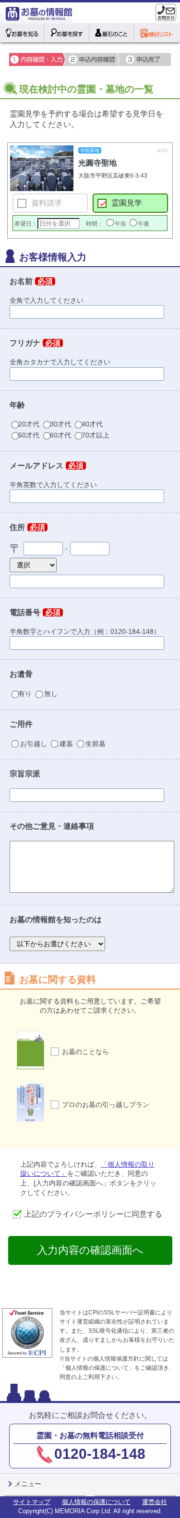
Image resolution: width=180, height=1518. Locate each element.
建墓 (66, 743)
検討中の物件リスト (156, 32)
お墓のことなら (85, 1051)
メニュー (27, 1484)
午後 (143, 223)
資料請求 (46, 203)
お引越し (33, 743)
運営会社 (154, 1502)
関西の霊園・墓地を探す (67, 32)
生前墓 (95, 743)
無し (50, 693)
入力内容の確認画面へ (90, 1250)
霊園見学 (126, 203)
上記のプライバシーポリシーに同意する (93, 1214)
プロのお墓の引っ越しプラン (105, 1104)
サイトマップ (31, 1502)
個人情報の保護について (96, 1502)
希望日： (25, 223)
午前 (120, 223)
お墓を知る (22, 32)
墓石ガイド (111, 32)
